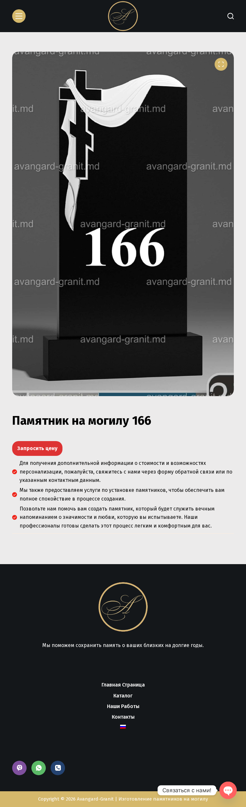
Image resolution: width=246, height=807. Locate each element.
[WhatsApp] (38, 768)
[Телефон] (58, 768)
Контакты (123, 717)
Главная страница (123, 685)
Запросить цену (37, 448)
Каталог (123, 696)
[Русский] (123, 727)
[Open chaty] (228, 790)
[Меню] (19, 16)
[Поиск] (230, 16)
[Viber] (19, 768)
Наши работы (123, 706)
